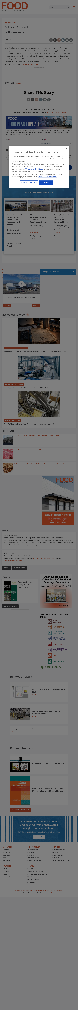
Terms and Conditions (34, 169)
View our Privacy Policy (47, 177)
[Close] (66, 148)
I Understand (46, 182)
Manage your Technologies (29, 182)
